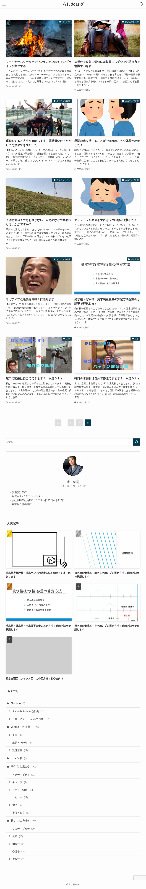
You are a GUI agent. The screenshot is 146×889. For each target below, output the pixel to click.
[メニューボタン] (4, 4)
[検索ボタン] (141, 4)
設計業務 (20, 750)
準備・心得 (20, 812)
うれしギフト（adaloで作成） (31, 719)
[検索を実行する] (136, 442)
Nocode (18, 703)
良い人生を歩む (23, 820)
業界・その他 (22, 742)
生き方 (18, 859)
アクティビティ (23, 774)
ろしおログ (73, 4)
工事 (17, 735)
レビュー (20, 797)
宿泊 (17, 805)
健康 (17, 836)
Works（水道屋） (25, 726)
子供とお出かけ (23, 766)
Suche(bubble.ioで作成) (27, 711)
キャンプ (19, 782)
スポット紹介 (22, 789)
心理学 (18, 851)
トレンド (19, 758)
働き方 (18, 843)
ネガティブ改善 (23, 828)
